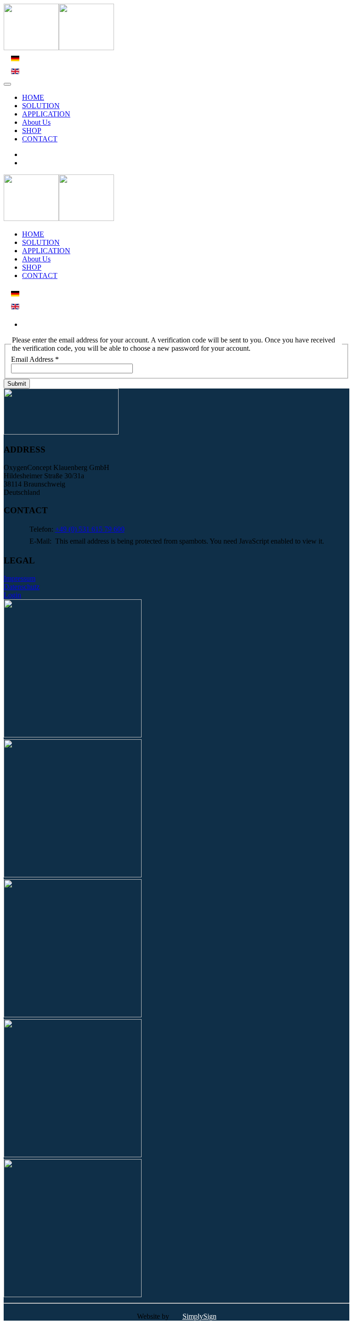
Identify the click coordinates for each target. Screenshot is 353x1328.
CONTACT (39, 139)
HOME (33, 97)
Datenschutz (22, 587)
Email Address (35, 359)
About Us (36, 122)
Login (12, 595)
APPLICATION (46, 114)
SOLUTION (41, 106)
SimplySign (199, 1316)
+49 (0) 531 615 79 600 (90, 529)
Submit (16, 383)
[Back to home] (59, 48)
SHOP (31, 130)
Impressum (19, 578)
